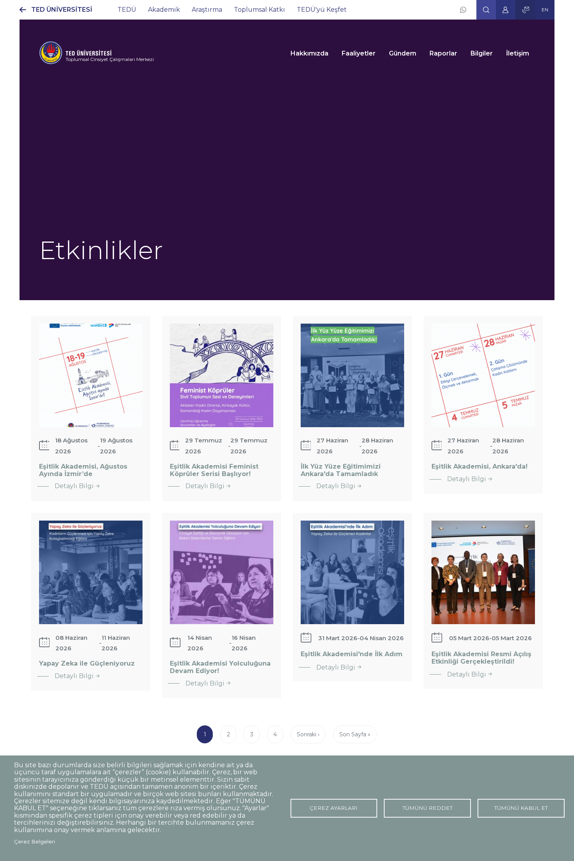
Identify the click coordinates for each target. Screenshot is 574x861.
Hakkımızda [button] (309, 53)
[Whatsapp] (463, 10)
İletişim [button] (517, 53)
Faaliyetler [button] (359, 53)
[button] (486, 10)
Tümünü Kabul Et (521, 808)
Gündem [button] (402, 53)
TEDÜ (127, 9)
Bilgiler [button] (482, 53)
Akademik (164, 9)
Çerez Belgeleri (34, 841)
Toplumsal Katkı (259, 9)
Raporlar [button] (443, 53)
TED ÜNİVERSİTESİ (61, 9)
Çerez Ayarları (334, 808)
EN (545, 10)
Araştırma (207, 9)
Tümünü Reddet (428, 808)
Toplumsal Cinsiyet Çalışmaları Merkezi (110, 59)
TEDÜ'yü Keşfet (322, 9)
